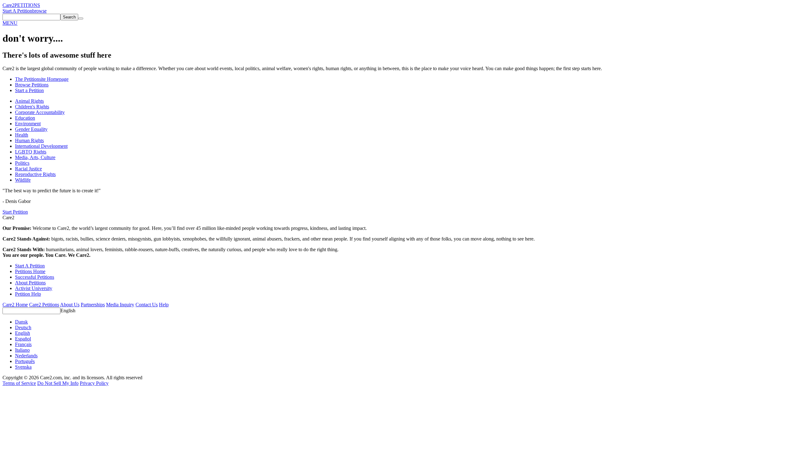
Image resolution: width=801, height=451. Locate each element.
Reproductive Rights (35, 174)
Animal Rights (29, 101)
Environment (28, 123)
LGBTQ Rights (30, 151)
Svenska (23, 367)
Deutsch (23, 327)
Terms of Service (19, 383)
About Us (69, 304)
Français (23, 344)
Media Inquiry (120, 304)
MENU (10, 23)
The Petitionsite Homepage (42, 79)
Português (25, 361)
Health (21, 134)
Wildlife (23, 180)
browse (39, 10)
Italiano (22, 350)
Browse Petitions (31, 84)
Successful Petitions (34, 277)
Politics (22, 163)
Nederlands (26, 355)
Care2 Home (15, 304)
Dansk (21, 321)
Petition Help (28, 294)
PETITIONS (27, 5)
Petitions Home (30, 271)
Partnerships (93, 304)
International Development (41, 146)
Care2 (8, 5)
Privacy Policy (94, 383)
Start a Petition (29, 90)
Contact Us (146, 304)
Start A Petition (17, 10)
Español (23, 338)
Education (25, 118)
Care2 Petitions (44, 304)
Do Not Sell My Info (58, 383)
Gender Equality (31, 129)
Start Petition (15, 212)
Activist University (33, 288)
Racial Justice (28, 168)
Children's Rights (32, 106)
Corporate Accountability (40, 112)
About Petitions (30, 282)
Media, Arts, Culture (35, 157)
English (67, 310)
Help (164, 304)
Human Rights (29, 140)
